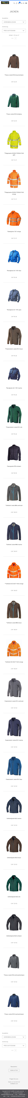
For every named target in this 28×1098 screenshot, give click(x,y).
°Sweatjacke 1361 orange (14, 231)
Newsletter (14, 1070)
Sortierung (5, 26)
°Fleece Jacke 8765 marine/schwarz (14, 1014)
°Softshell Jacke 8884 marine (14, 544)
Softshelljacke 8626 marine (14, 818)
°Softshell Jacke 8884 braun (14, 622)
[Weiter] (15, 38)
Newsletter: (14, 1066)
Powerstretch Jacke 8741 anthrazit (14, 701)
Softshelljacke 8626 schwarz (14, 936)
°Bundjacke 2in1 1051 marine (14, 388)
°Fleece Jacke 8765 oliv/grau (14, 114)
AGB (4, 1096)
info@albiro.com (14, 1083)
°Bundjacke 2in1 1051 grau (14, 309)
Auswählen (5, 18)
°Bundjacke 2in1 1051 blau (14, 270)
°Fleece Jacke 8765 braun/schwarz (14, 75)
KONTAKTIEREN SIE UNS (7, 1094)
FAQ (16, 1094)
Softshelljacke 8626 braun (14, 857)
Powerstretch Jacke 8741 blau (14, 779)
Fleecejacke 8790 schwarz (14, 466)
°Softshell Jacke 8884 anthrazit (14, 505)
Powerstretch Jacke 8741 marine (14, 740)
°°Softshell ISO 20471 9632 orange (14, 583)
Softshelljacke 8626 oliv (14, 896)
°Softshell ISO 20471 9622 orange (14, 662)
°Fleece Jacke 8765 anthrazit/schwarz (14, 975)
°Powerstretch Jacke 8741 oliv (14, 427)
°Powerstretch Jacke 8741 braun (14, 349)
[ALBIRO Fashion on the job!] (5, 2)
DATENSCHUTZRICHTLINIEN (18, 1096)
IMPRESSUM (22, 1094)
